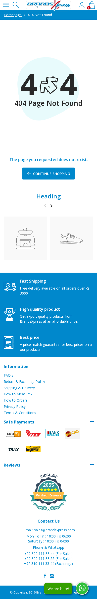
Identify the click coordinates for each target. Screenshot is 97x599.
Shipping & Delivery (19, 387)
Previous (45, 205)
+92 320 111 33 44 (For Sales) (48, 553)
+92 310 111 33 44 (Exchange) (48, 563)
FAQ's (8, 375)
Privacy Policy (15, 406)
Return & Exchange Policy (24, 381)
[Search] (16, 5)
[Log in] (81, 5)
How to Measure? (18, 394)
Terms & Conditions (20, 412)
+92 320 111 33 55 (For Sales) (48, 558)
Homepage (13, 14)
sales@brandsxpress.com (54, 530)
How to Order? (15, 400)
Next (51, 205)
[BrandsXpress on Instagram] (51, 576)
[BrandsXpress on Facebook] (45, 576)
